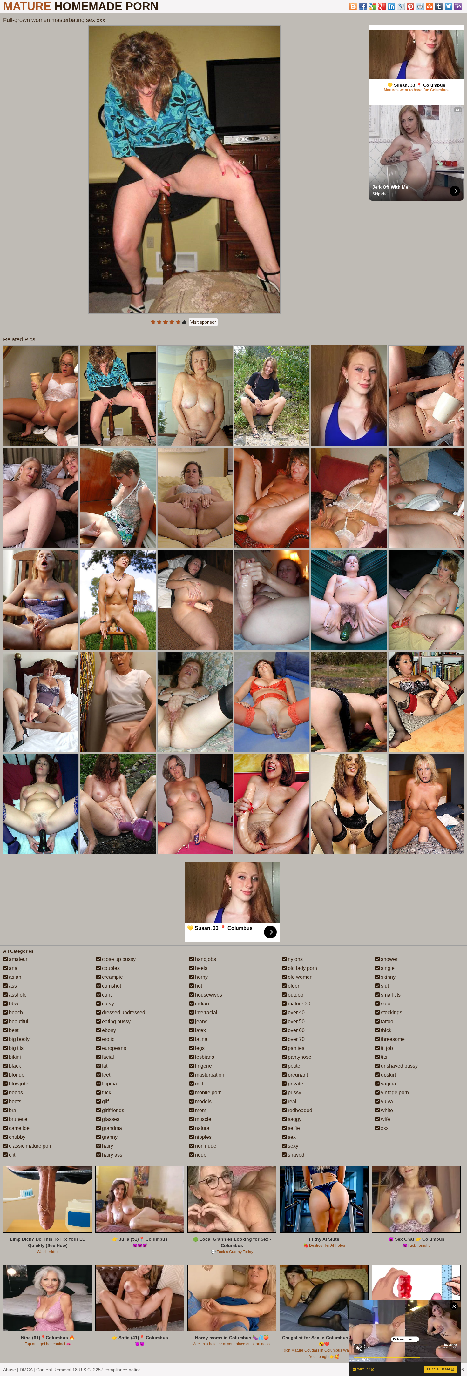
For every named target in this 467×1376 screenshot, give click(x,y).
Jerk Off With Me (390, 187)
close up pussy (118, 959)
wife (385, 1119)
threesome (392, 1039)
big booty (19, 1039)
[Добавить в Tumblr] (439, 6)
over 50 (296, 1021)
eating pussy (116, 1021)
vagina (388, 1083)
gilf (105, 1101)
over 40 (296, 1012)
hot (198, 986)
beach (15, 1012)
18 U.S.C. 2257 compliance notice (106, 1369)
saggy (294, 1119)
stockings (391, 1012)
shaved (295, 1155)
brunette (17, 1119)
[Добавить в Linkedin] (391, 6)
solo (385, 1003)
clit (11, 1155)
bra (12, 1110)
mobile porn (208, 1092)
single (387, 968)
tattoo (386, 1021)
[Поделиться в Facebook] (363, 6)
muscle (202, 1119)
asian (14, 977)
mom (200, 1110)
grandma (111, 1128)
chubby (16, 1137)
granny (109, 1137)
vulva (386, 1101)
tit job (386, 1048)
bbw (13, 1003)
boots (14, 1101)
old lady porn (302, 968)
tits (383, 1057)
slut (384, 986)
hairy (107, 1146)
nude (200, 1155)
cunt (106, 994)
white (386, 1110)
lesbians (204, 1057)
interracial (205, 1012)
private (295, 1083)
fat (104, 1066)
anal (13, 968)
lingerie (203, 1066)
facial (107, 1057)
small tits (390, 994)
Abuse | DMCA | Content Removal (37, 1369)
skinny (388, 977)
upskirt (388, 1074)
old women (300, 977)
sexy (292, 1146)
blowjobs (18, 1083)
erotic (107, 1039)
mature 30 (298, 1003)
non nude (205, 1146)
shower (388, 959)
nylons (295, 959)
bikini (14, 1057)
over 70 (296, 1039)
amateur (17, 959)
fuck (106, 1092)
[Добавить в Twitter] (448, 6)
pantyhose (299, 1057)
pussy (294, 1092)
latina (200, 1039)
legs (199, 1048)
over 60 (296, 1030)
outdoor (296, 994)
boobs (15, 1092)
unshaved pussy (399, 1066)
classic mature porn (30, 1146)
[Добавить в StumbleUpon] (429, 6)
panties (295, 1048)
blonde (16, 1074)
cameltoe (19, 1128)
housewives (208, 994)
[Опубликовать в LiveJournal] (401, 6)
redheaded (299, 1110)
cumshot (111, 986)
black (14, 1066)
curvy (107, 1003)
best (13, 1030)
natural (202, 1128)
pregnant (297, 1074)
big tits (16, 1048)
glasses (110, 1119)
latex (200, 1030)
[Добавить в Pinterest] (410, 6)
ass (12, 986)
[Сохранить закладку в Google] (372, 6)
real (291, 1101)
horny (201, 977)
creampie (112, 977)
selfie (293, 1128)
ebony (108, 1030)
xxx (384, 1128)
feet (105, 1074)
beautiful (18, 1021)
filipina (109, 1083)
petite (293, 1066)
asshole (17, 994)
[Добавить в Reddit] (420, 6)
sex (291, 1137)
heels (200, 968)
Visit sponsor (203, 322)
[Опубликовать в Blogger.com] (353, 6)
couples (110, 968)
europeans (113, 1048)
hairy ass (111, 1155)
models (203, 1101)
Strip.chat (380, 194)
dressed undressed (123, 1012)
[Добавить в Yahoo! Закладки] (458, 6)
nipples (203, 1137)
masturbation (209, 1074)
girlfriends (112, 1110)
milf (198, 1083)
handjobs (205, 959)
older (293, 986)
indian (201, 1003)
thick (385, 1030)
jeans (200, 1021)
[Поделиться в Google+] (382, 6)
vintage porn (394, 1092)
